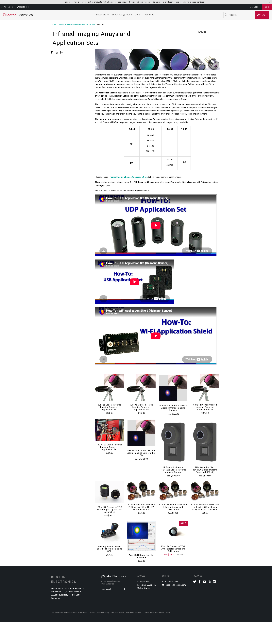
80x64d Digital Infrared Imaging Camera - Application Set (205, 387)
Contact (262, 15)
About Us (150, 15)
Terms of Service (133, 613)
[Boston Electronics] (18, 15)
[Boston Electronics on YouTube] (204, 582)
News (129, 15)
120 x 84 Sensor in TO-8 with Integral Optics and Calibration (173, 531)
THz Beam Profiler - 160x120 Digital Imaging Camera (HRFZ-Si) (205, 441)
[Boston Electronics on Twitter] (195, 582)
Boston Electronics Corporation (73, 613)
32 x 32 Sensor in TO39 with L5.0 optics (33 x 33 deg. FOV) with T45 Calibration (205, 491)
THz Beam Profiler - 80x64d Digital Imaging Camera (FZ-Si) (141, 433)
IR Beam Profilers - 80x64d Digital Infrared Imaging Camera (173, 388)
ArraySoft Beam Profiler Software (141, 536)
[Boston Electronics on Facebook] (200, 582)
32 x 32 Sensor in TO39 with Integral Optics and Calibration (173, 491)
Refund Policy (117, 613)
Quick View (109, 393)
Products (101, 15)
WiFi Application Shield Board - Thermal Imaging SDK (109, 531)
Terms (137, 15)
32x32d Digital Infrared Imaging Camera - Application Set (109, 387)
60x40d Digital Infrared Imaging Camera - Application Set (141, 387)
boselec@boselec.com (175, 585)
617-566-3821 (7, 7)
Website (21, 7)
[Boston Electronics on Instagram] (209, 582)
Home (92, 613)
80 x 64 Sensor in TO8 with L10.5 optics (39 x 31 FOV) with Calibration (141, 491)
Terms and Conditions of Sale (156, 613)
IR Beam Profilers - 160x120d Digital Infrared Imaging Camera (173, 441)
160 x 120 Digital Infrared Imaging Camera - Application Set (109, 430)
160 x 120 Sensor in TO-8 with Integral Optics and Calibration (109, 492)
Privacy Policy (103, 613)
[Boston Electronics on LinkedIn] (214, 582)
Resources (116, 15)
